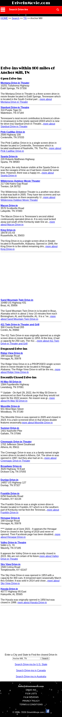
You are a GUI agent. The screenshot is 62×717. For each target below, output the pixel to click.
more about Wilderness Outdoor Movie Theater (28, 198)
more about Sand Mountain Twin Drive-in (28, 317)
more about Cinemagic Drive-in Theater (28, 459)
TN (25, 18)
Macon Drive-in (9, 205)
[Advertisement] (31, 42)
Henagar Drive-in (10, 518)
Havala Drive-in (9, 589)
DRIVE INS (31, 690)
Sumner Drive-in (10, 428)
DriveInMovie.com (31, 3)
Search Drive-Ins (18, 9)
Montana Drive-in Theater (15, 83)
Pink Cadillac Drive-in (13, 132)
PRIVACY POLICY (31, 701)
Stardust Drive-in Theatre (15, 107)
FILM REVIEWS (31, 697)
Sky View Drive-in (10, 564)
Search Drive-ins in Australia (31, 676)
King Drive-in (8, 230)
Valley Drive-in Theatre (13, 542)
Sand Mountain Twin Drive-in (17, 300)
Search (15, 18)
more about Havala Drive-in (32, 602)
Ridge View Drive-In (12, 353)
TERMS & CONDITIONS (31, 704)
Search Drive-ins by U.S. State (31, 664)
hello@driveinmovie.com (31, 686)
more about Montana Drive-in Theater (26, 100)
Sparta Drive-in (9, 156)
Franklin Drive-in (10, 493)
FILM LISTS (31, 693)
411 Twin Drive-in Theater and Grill (20, 324)
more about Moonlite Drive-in (37, 422)
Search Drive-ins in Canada (31, 670)
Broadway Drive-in (11, 466)
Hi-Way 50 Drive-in (11, 381)
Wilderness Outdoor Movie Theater (20, 181)
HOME (4, 18)
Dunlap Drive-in (9, 480)
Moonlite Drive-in (10, 406)
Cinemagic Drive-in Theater (16, 441)
